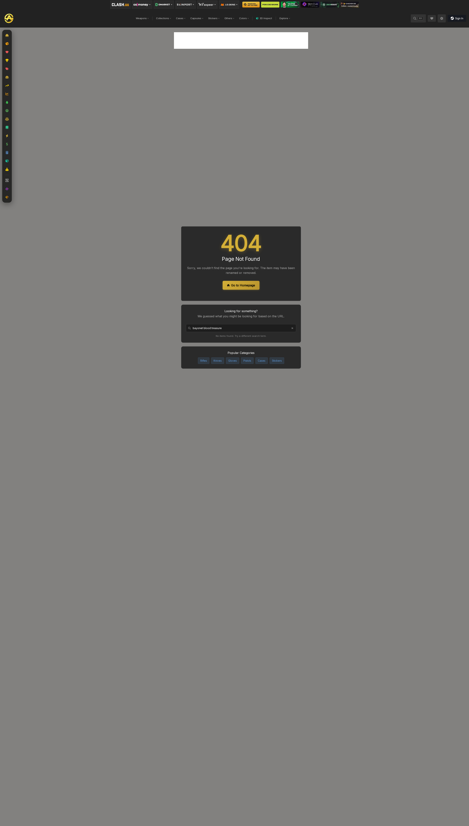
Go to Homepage (243, 285)
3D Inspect (266, 18)
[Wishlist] (432, 18)
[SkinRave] (330, 5)
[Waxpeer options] (207, 5)
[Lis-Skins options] (229, 5)
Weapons (141, 18)
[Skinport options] (185, 5)
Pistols (247, 360)
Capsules (195, 18)
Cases (179, 18)
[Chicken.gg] (350, 5)
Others (228, 18)
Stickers (212, 18)
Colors (243, 18)
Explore (284, 18)
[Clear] (292, 328)
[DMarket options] (164, 5)
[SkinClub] (310, 5)
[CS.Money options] (142, 5)
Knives (218, 360)
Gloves (232, 360)
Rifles (203, 360)
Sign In (459, 18)
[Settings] (442, 18)
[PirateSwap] (270, 5)
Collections (162, 18)
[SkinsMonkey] (251, 5)
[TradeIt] (290, 5)
